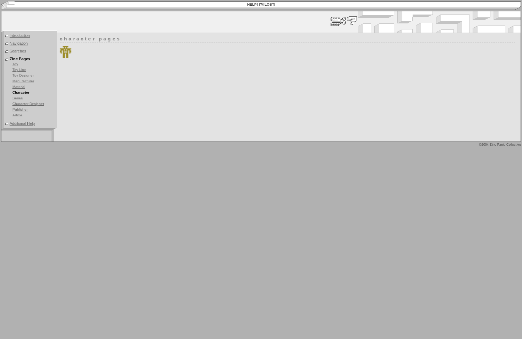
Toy (15, 64)
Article (17, 115)
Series (17, 98)
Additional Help (22, 123)
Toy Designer (23, 75)
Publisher (20, 109)
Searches (18, 51)
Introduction (20, 35)
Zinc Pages (20, 59)
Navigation (19, 43)
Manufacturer (23, 81)
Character (20, 92)
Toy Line (19, 70)
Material (18, 87)
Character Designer (28, 104)
